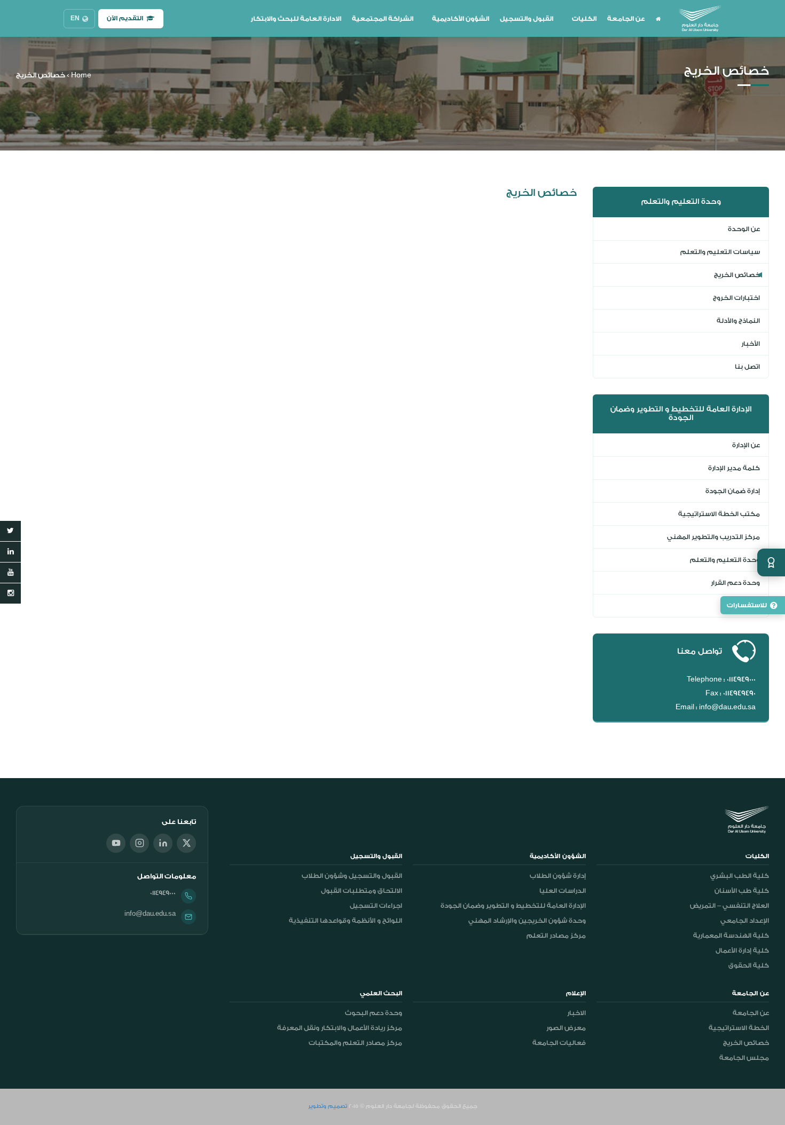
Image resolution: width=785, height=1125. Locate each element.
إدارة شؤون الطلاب (558, 876)
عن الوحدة (744, 229)
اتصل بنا (747, 366)
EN (75, 18)
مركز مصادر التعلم (556, 935)
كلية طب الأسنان (742, 890)
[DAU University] (700, 18)
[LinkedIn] (162, 843)
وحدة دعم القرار (735, 583)
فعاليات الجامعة (559, 1043)
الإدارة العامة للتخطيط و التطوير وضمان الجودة (513, 905)
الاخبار (576, 1013)
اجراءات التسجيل (376, 905)
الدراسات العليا (562, 890)
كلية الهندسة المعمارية (731, 935)
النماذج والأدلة (738, 320)
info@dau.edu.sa (150, 913)
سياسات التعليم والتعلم (720, 252)
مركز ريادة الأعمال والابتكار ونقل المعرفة (339, 1028)
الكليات (584, 18)
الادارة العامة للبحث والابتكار (295, 18)
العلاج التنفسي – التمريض (729, 905)
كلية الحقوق (748, 965)
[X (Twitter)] (186, 843)
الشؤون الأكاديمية (460, 18)
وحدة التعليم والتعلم (725, 560)
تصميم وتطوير (327, 1106)
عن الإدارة (746, 445)
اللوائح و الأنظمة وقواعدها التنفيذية (345, 920)
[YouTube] (115, 843)
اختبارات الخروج (736, 298)
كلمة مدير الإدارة (734, 468)
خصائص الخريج (737, 275)
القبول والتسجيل (526, 18)
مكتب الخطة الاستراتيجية (719, 514)
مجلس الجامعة (744, 1057)
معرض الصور (566, 1028)
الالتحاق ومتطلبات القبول (361, 890)
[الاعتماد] (771, 562)
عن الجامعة (626, 18)
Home (81, 75)
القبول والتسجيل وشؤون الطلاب (352, 876)
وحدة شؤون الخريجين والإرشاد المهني (527, 920)
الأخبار (750, 343)
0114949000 (163, 893)
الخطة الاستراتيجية (739, 1028)
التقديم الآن (125, 18)
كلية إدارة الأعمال (742, 950)
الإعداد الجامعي (744, 920)
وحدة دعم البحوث (373, 1013)
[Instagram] (139, 843)
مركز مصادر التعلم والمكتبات (355, 1043)
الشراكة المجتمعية (382, 18)
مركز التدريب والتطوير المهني (713, 537)
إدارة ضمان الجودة (732, 491)
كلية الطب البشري (739, 876)
